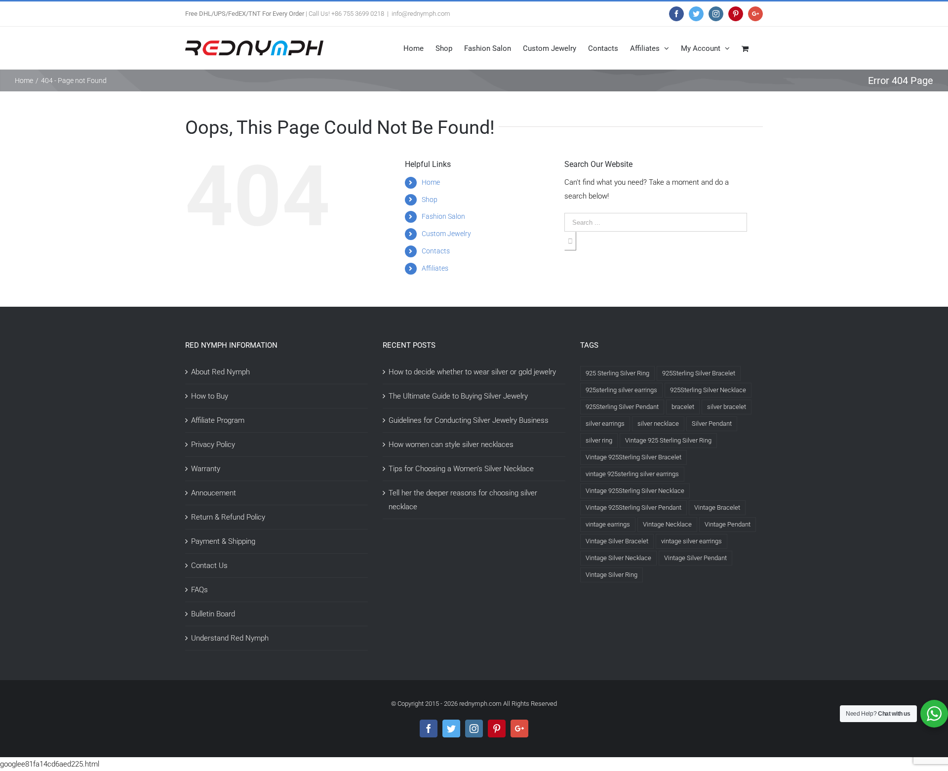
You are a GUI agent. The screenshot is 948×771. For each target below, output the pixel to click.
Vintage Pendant (727, 524)
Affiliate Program (217, 420)
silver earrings (605, 423)
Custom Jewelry (446, 234)
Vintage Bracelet (717, 507)
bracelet (683, 406)
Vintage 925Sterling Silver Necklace (635, 490)
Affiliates (435, 268)
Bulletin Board (213, 613)
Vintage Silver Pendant (695, 558)
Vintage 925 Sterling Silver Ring (668, 440)
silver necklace (658, 423)
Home (431, 182)
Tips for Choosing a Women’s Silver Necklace (461, 468)
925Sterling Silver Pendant (622, 406)
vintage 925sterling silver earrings (632, 474)
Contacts (436, 251)
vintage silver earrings (691, 541)
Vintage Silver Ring (611, 574)
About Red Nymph (220, 371)
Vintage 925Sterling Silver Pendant (633, 507)
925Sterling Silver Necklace (708, 390)
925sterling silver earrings (621, 390)
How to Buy (209, 396)
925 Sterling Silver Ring (617, 373)
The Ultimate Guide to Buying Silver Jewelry (458, 396)
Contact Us (209, 565)
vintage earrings (608, 524)
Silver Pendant (712, 423)
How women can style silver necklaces (451, 444)
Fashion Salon (443, 216)
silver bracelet (726, 406)
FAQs (199, 589)
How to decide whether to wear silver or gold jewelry (472, 371)
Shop (429, 199)
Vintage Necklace (667, 524)
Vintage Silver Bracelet (617, 541)
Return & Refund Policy (228, 517)
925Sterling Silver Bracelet (698, 373)
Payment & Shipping (223, 541)
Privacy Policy (213, 444)
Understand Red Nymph (230, 638)
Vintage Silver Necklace (618, 558)
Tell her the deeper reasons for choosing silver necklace (463, 499)
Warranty (205, 468)
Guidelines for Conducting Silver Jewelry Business (469, 420)
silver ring (599, 440)
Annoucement (213, 492)
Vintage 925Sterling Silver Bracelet (633, 457)
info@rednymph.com (421, 13)
